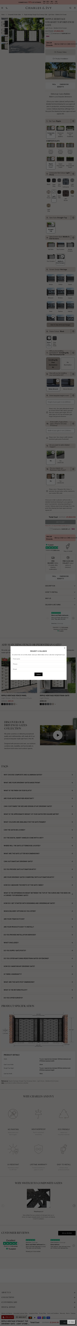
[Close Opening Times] (65, 648)
